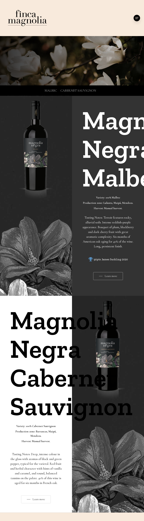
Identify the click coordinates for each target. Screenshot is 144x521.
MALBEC (51, 91)
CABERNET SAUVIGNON (78, 91)
